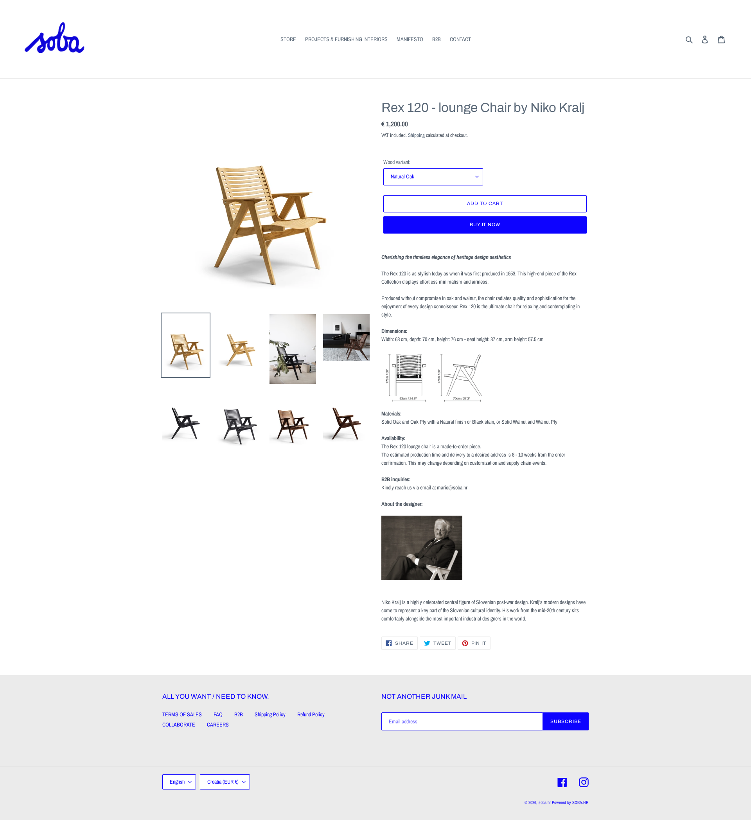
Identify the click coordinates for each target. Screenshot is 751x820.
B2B (238, 714)
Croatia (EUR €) (223, 781)
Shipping (416, 135)
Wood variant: (396, 161)
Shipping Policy (270, 714)
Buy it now (485, 224)
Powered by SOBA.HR (570, 802)
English (177, 781)
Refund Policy (311, 714)
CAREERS (218, 724)
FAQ (218, 714)
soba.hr (545, 802)
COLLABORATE (178, 724)
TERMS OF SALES (182, 714)
